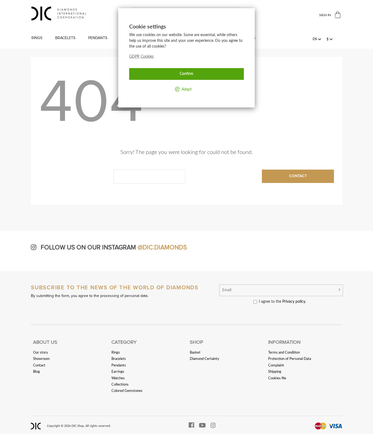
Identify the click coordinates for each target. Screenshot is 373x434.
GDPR (134, 57)
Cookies (147, 57)
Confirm (186, 74)
